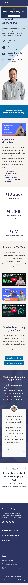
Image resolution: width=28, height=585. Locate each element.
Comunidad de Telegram (14, 358)
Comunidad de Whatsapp (14, 363)
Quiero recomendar (14, 15)
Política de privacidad (13, 580)
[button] (24, 3)
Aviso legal (23, 580)
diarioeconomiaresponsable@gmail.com (14, 568)
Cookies (4, 580)
